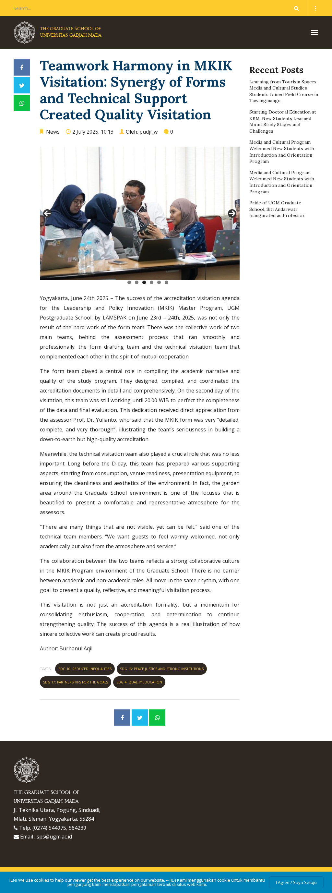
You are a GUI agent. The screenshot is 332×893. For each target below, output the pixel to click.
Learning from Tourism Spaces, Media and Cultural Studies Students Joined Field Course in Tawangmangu (283, 91)
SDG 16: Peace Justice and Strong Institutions (162, 669)
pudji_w (148, 131)
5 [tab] (159, 282)
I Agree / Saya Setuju (296, 882)
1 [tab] (129, 282)
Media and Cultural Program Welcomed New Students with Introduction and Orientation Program (281, 151)
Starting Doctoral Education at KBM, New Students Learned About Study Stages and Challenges (282, 121)
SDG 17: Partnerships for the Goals (75, 682)
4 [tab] (151, 282)
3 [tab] (144, 282)
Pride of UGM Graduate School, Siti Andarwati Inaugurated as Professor (277, 209)
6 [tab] (166, 282)
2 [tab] (136, 282)
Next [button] (232, 213)
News (53, 131)
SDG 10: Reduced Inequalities (85, 669)
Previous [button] (47, 213)
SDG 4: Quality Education (139, 682)
